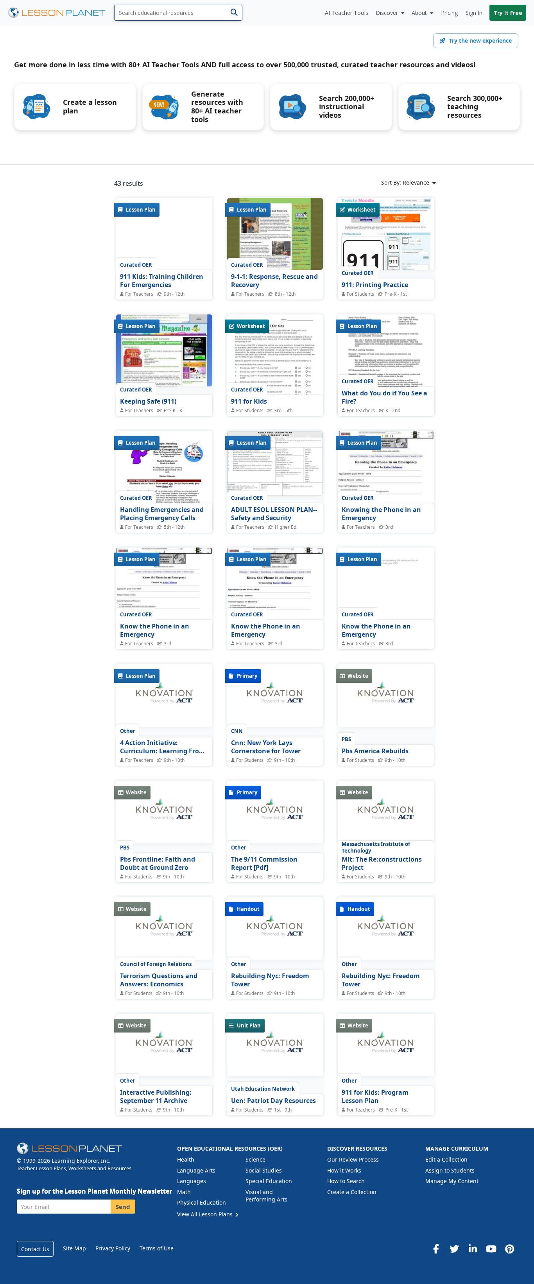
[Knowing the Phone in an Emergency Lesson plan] (386, 467)
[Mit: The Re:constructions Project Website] (386, 814)
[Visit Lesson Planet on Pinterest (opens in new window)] (509, 1249)
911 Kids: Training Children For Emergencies (161, 280)
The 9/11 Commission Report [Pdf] (264, 863)
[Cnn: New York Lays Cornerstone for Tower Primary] (275, 697)
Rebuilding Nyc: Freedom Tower (270, 980)
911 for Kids (249, 401)
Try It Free (507, 12)
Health (185, 1159)
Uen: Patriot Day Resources (273, 1100)
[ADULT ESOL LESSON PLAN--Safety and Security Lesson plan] (275, 464)
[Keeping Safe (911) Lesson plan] (164, 350)
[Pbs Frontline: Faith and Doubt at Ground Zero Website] (164, 814)
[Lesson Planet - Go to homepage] (61, 12)
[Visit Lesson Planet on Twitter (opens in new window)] (454, 1249)
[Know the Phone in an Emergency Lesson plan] (164, 583)
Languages (191, 1181)
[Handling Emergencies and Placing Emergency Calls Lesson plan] (164, 493)
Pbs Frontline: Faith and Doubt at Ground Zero (157, 863)
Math (184, 1192)
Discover (387, 12)
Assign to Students (450, 1170)
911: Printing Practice (375, 284)
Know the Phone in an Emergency (154, 630)
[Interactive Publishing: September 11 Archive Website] (164, 1047)
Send (123, 1206)
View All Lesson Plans (205, 1214)
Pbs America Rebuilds (375, 751)
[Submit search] (234, 13)
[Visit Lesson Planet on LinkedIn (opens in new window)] (472, 1249)
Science (255, 1159)
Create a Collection (351, 1192)
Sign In (474, 12)
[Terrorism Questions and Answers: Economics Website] (164, 930)
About (419, 12)
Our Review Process (353, 1159)
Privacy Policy (112, 1248)
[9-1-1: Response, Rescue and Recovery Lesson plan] (275, 234)
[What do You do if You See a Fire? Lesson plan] (386, 372)
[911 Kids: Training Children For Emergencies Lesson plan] (164, 234)
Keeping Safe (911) (148, 401)
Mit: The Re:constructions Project (382, 863)
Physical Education (201, 1202)
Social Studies (263, 1170)
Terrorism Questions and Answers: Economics (158, 980)
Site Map (74, 1248)
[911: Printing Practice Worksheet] (386, 234)
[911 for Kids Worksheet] (275, 376)
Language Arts (196, 1170)
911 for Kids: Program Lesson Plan (375, 1096)
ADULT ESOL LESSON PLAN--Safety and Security (274, 514)
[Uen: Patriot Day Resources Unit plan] (275, 1047)
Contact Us (35, 1249)
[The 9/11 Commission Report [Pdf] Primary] (275, 814)
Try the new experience (480, 40)
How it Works (344, 1170)
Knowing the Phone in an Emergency (381, 514)
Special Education (268, 1181)
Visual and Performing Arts (266, 1195)
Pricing (449, 12)
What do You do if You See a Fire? (384, 397)
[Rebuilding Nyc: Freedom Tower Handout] (275, 930)
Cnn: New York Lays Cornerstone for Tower (266, 747)
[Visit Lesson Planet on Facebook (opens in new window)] (436, 1249)
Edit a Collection (446, 1159)
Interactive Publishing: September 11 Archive (156, 1096)
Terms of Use (157, 1248)
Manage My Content (451, 1181)
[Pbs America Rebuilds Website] (386, 697)
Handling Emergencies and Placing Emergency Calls (162, 514)
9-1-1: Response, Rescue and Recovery (274, 280)
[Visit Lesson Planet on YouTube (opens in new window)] (491, 1249)
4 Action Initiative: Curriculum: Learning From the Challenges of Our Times (164, 751)
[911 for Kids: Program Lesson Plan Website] (386, 1047)
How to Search (346, 1181)
